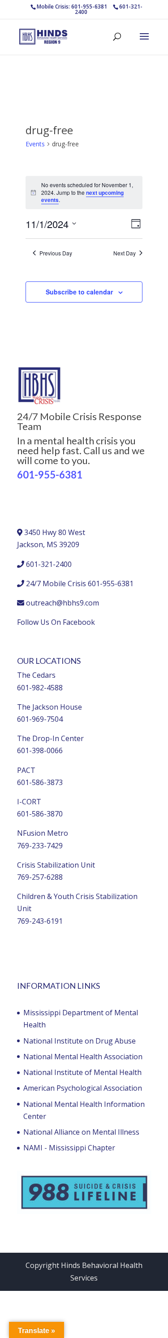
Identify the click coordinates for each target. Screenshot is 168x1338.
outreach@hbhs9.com (62, 603)
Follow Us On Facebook (56, 622)
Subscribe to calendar (79, 291)
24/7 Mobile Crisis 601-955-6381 (80, 583)
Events (35, 144)
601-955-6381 (49, 475)
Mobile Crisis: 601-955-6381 (72, 6)
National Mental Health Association (82, 1057)
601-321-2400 (49, 564)
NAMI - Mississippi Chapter (69, 1148)
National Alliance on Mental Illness (81, 1132)
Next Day (124, 253)
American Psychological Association (82, 1088)
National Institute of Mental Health (82, 1072)
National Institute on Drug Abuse (79, 1041)
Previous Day (55, 253)
